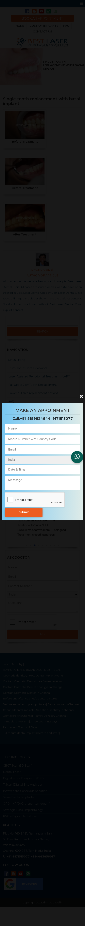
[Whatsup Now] (77, 457)
